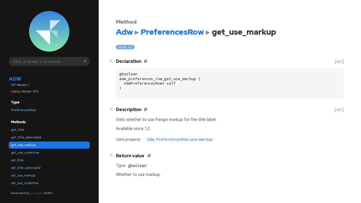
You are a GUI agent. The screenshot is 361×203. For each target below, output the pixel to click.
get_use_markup (23, 145)
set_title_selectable (26, 168)
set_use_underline (25, 183)
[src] (339, 61)
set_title (17, 160)
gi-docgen (36, 193)
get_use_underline (25, 152)
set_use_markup (23, 175)
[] (112, 60)
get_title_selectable (26, 137)
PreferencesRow (23, 110)
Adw (15, 78)
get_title (17, 129)
